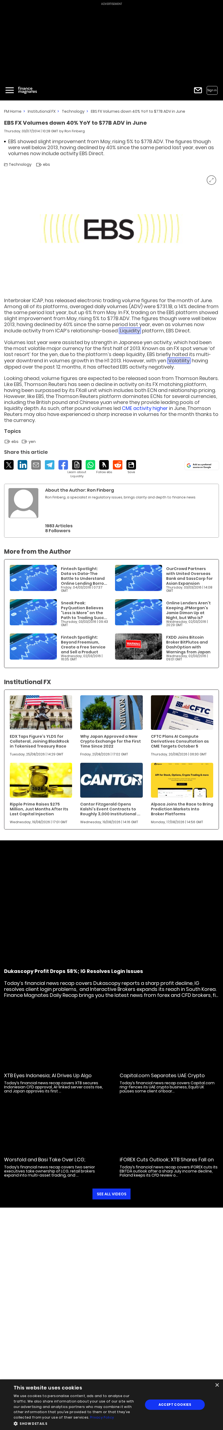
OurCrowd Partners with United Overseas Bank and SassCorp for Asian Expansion (189, 576)
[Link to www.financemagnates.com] (33, 578)
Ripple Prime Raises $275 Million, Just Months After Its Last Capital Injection (39, 809)
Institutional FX (41, 111)
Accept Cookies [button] (175, 1404)
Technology (73, 111)
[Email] (36, 465)
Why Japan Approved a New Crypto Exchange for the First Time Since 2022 (110, 741)
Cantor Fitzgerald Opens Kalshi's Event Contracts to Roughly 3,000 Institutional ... (110, 809)
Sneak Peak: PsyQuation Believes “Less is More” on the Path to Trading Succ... (84, 610)
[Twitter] (9, 465)
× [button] (217, 1385)
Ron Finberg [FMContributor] (74, 131)
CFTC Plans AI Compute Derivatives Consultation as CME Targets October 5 (180, 741)
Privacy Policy (102, 1417)
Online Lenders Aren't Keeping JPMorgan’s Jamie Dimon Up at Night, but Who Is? (188, 610)
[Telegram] (49, 465)
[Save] (131, 467)
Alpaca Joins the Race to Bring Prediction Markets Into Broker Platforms (182, 809)
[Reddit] (117, 465)
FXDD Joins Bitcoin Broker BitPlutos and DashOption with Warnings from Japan (188, 645)
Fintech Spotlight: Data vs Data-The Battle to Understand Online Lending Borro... (84, 576)
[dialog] (111, 1404)
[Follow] (104, 467)
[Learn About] (77, 469)
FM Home (12, 111)
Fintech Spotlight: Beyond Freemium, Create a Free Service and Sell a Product (83, 645)
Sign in (212, 90)
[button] (76, 1423)
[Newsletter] (198, 90)
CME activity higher (145, 408)
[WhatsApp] (90, 465)
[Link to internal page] (23, 503)
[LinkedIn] (22, 465)
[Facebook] (63, 465)
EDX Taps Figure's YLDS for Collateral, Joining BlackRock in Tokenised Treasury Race (39, 741)
